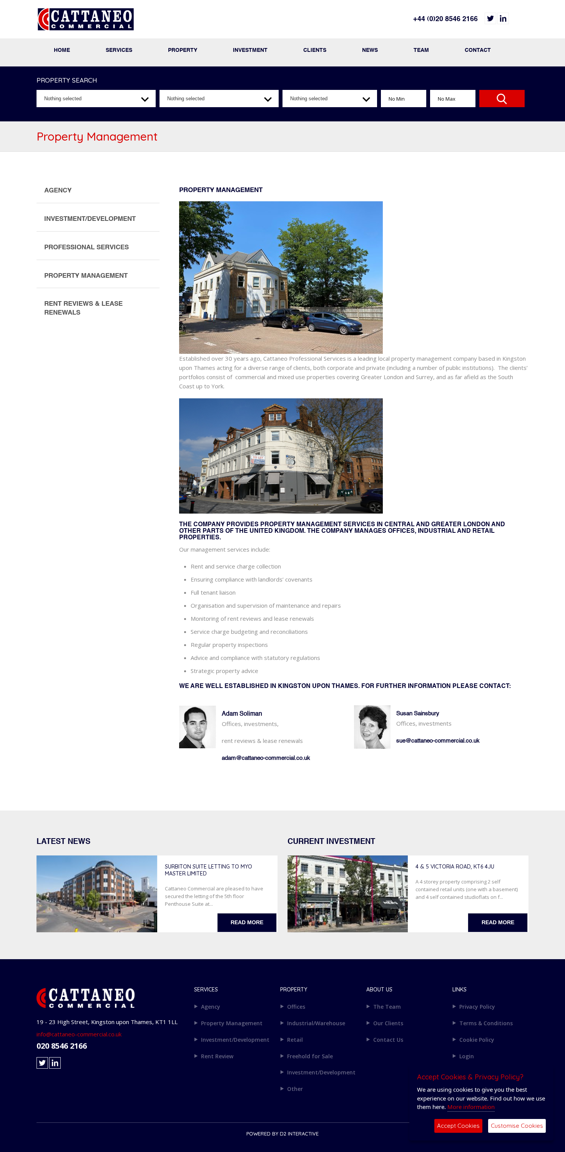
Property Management (232, 1023)
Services (119, 50)
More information (471, 1107)
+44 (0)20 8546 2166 (445, 19)
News (370, 50)
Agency (210, 1006)
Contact (478, 50)
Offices (296, 1006)
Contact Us (388, 1039)
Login (466, 1056)
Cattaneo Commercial (159, 23)
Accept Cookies (458, 1125)
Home (62, 50)
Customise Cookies (517, 1125)
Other (295, 1088)
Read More (247, 922)
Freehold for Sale (310, 1056)
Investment (250, 50)
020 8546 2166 (62, 1046)
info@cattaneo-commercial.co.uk (79, 1034)
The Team (387, 1006)
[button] (96, 98)
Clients (314, 50)
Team (421, 50)
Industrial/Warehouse (316, 1023)
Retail (295, 1039)
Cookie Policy (476, 1039)
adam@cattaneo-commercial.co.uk (266, 758)
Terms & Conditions (486, 1023)
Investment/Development (235, 1039)
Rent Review (217, 1056)
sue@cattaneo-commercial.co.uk (438, 741)
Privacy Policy (477, 1006)
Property (182, 50)
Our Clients (388, 1023)
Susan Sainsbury (417, 713)
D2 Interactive (299, 1133)
